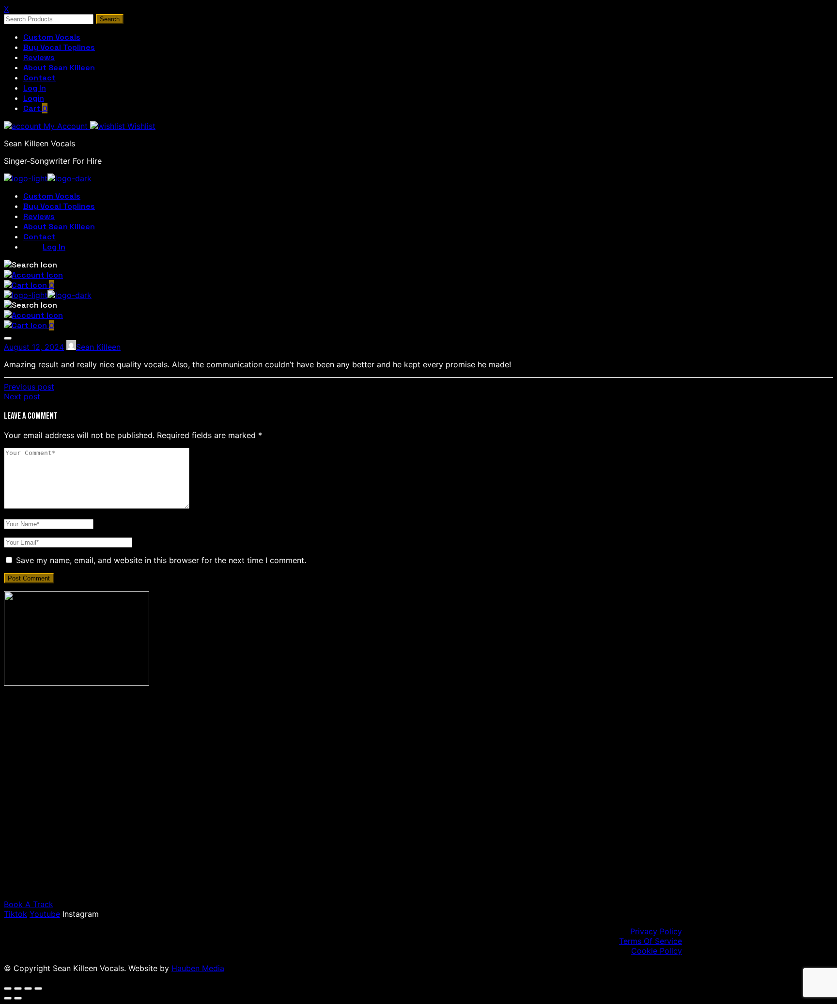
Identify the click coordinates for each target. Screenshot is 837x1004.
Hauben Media (197, 968)
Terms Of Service (650, 941)
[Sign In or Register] (33, 275)
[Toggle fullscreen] (18, 988)
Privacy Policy (656, 931)
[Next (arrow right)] (18, 998)
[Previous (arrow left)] (8, 998)
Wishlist (140, 126)
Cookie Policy (656, 951)
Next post (22, 396)
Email (57, 826)
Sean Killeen (98, 347)
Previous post (29, 387)
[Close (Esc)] (38, 988)
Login (33, 98)
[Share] (28, 988)
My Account (65, 126)
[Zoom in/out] (8, 988)
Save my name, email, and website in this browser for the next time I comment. (161, 560)
